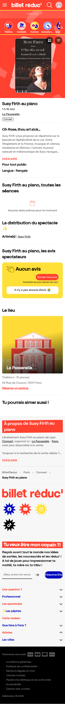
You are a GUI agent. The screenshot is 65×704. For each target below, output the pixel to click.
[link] (8, 28)
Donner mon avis (47, 277)
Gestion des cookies (18, 688)
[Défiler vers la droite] (62, 27)
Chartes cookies (15, 675)
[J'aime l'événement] (58, 40)
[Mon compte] (59, 5)
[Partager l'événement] (49, 40)
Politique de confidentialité (21, 666)
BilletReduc (9, 472)
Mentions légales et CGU (20, 670)
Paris (55, 441)
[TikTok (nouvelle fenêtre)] (9, 525)
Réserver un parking (15, 388)
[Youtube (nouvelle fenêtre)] (25, 509)
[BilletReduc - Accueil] (27, 5)
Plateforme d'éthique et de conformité (28, 679)
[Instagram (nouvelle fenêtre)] (41, 509)
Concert (7, 441)
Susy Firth (24, 236)
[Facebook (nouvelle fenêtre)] (9, 509)
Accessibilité (13, 684)
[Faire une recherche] (49, 5)
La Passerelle (11, 114)
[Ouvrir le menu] (6, 5)
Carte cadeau (11, 618)
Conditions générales (18, 661)
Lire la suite (9, 158)
